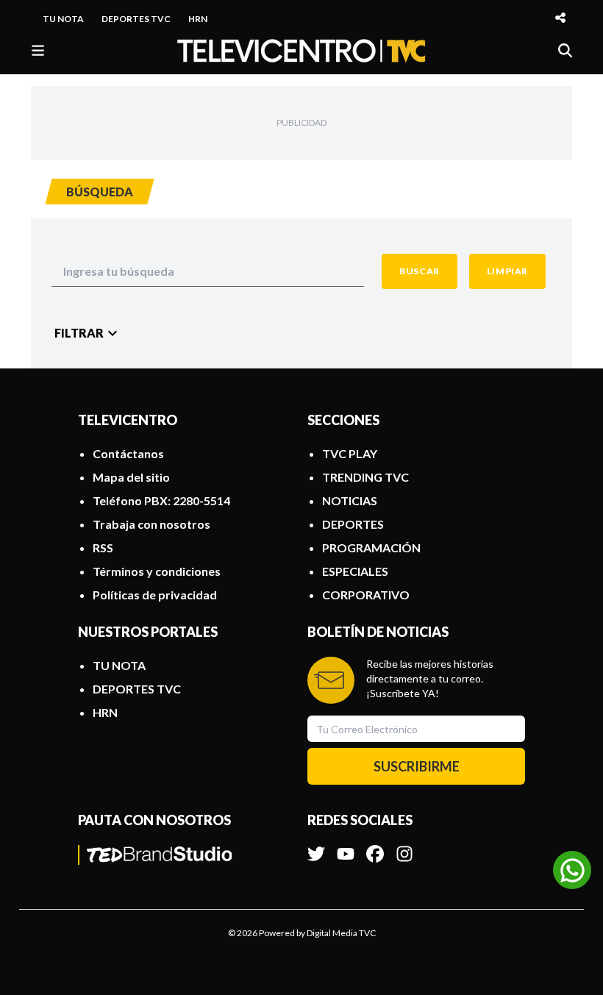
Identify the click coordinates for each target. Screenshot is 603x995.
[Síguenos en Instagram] (404, 846)
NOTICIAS (349, 500)
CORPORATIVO (366, 595)
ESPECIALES (355, 571)
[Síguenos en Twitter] (316, 846)
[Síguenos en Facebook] (375, 846)
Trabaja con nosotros (151, 524)
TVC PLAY (349, 453)
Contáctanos (128, 453)
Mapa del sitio (131, 477)
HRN (197, 18)
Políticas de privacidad (155, 595)
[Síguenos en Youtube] (345, 846)
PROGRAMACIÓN (371, 547)
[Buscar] (565, 50)
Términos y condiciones (157, 571)
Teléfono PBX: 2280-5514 (161, 500)
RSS (103, 547)
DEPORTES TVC (136, 18)
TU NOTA (63, 18)
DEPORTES (353, 524)
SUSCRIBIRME (417, 766)
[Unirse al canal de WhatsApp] (572, 870)
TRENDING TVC (365, 477)
